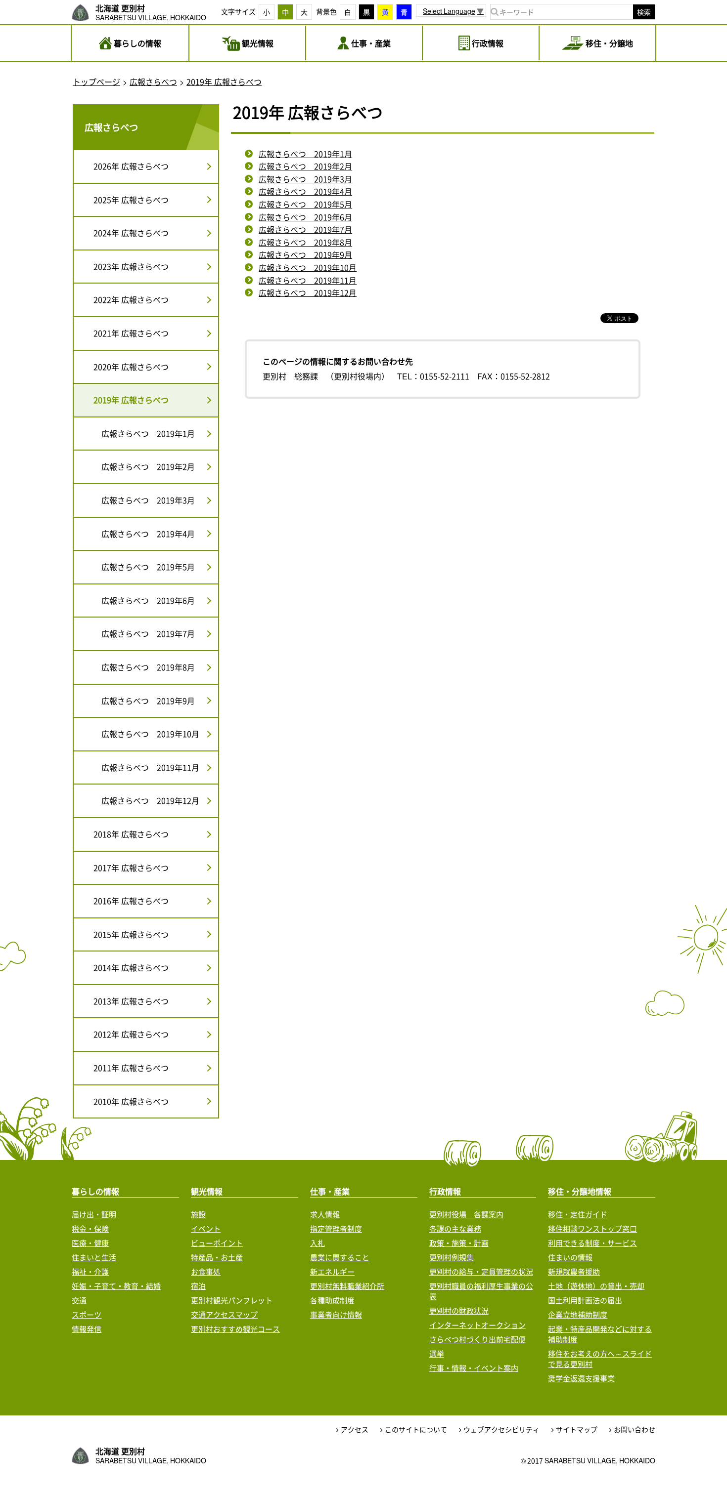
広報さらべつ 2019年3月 (305, 179)
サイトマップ (576, 1429)
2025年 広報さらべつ (131, 200)
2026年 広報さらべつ (131, 166)
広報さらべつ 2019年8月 (305, 242)
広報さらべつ (153, 81)
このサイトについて (416, 1429)
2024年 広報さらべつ (131, 233)
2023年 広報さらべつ (131, 266)
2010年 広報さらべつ (131, 1101)
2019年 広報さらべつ (224, 81)
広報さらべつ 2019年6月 (305, 217)
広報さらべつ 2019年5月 (305, 204)
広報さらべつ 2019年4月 (305, 191)
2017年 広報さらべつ (131, 867)
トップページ (96, 81)
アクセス (354, 1429)
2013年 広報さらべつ (131, 1001)
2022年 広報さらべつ (131, 299)
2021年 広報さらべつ (131, 333)
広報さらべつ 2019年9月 (305, 254)
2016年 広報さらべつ (131, 901)
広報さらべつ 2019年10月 (308, 267)
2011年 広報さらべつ (131, 1068)
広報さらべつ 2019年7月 (305, 229)
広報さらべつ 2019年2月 (305, 166)
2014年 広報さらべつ (131, 967)
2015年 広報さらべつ (131, 934)
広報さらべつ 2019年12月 (308, 292)
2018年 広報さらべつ (131, 834)
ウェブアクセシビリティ (501, 1429)
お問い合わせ (634, 1429)
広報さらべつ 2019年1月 (305, 154)
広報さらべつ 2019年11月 (308, 280)
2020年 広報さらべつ (131, 367)
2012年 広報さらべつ (131, 1034)
